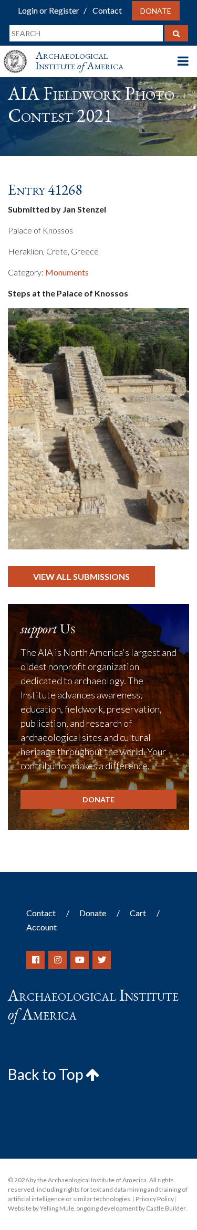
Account (41, 927)
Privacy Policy (155, 1199)
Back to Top (47, 1074)
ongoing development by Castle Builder (131, 1208)
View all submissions (81, 576)
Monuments (67, 272)
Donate (155, 10)
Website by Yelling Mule (41, 1208)
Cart (138, 913)
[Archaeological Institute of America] (19, 52)
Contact (107, 10)
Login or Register (48, 10)
